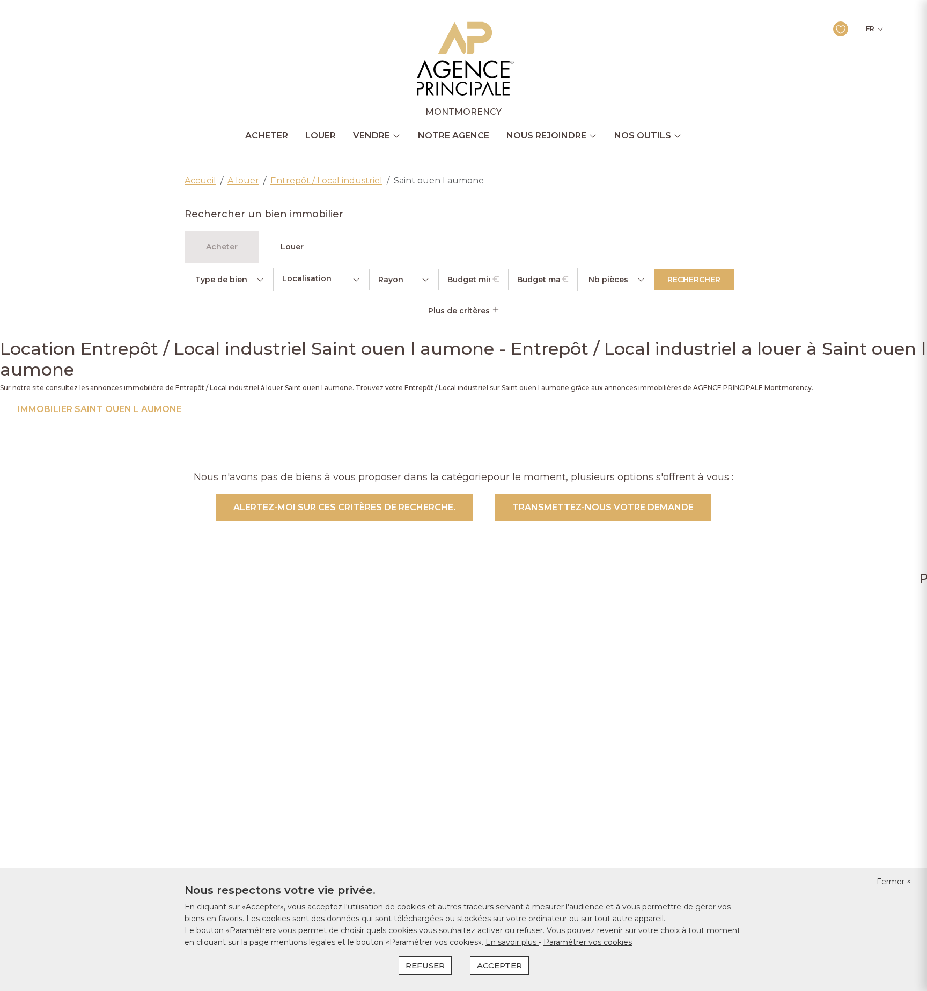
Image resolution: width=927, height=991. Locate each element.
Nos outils (642, 135)
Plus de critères (460, 310)
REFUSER (425, 965)
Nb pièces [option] (608, 279)
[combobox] (321, 279)
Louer (320, 135)
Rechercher (693, 279)
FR (870, 29)
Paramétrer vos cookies (587, 942)
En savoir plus (512, 942)
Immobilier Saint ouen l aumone (100, 409)
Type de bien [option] (221, 279)
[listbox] (228, 279)
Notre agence (453, 135)
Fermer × (894, 881)
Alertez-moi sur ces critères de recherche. (344, 507)
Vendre (371, 135)
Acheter (266, 135)
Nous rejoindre (546, 135)
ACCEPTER (499, 965)
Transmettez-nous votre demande (603, 507)
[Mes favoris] (840, 28)
